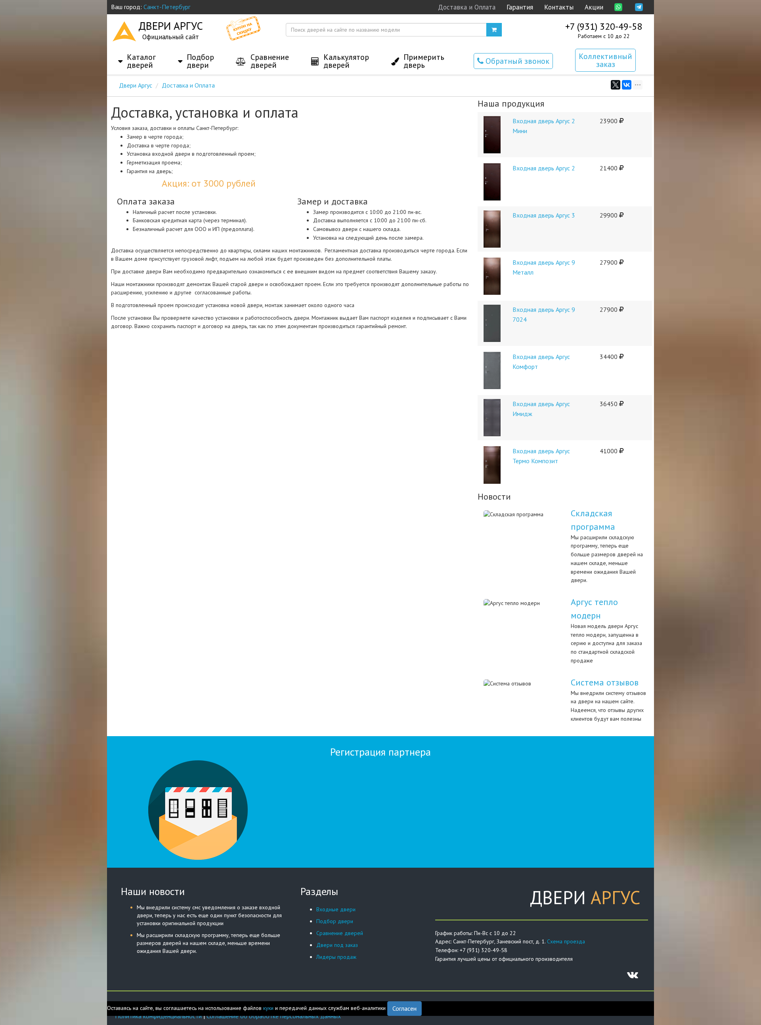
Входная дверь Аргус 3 (543, 215)
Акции (594, 7)
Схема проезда (566, 941)
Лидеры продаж (336, 956)
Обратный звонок (516, 61)
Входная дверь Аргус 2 (543, 168)
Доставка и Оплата (466, 7)
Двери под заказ (337, 945)
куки (268, 1008)
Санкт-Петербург (166, 7)
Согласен (404, 1008)
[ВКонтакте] (626, 85)
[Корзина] (494, 29)
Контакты (559, 7)
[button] (137, 53)
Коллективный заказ (605, 60)
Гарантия (520, 7)
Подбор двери (334, 921)
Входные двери (336, 909)
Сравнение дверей (339, 933)
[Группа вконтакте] (632, 974)
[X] (615, 85)
